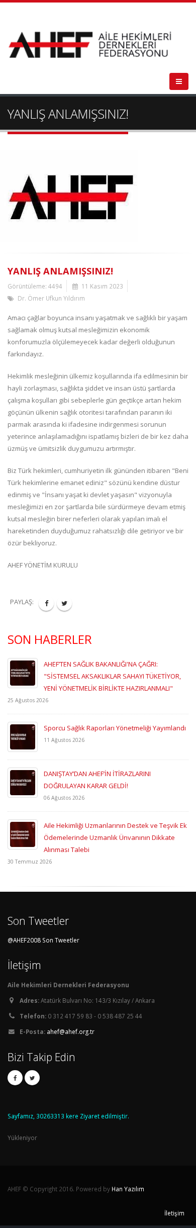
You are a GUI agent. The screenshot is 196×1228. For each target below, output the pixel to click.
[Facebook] (15, 1077)
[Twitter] (32, 1077)
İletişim (174, 1213)
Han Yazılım (128, 1189)
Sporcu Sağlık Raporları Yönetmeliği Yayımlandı (115, 727)
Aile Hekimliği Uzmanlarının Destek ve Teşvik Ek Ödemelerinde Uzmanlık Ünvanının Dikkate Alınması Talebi (115, 837)
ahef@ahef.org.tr (70, 1031)
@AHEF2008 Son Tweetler (43, 940)
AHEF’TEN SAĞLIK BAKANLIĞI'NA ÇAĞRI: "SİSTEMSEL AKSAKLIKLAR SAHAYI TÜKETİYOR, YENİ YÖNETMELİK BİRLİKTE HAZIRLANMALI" (112, 676)
